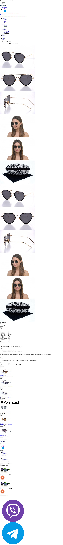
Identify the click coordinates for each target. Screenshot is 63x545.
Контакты (3, 3)
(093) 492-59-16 (4, 7)
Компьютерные (4, 454)
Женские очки (4, 452)
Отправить (2, 366)
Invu (4, 28)
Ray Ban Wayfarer (6, 32)
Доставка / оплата (4, 459)
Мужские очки (4, 451)
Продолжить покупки (3, 495)
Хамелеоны (5, 22)
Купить (1, 377)
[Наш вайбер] (13, 521)
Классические (6, 20)
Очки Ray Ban (4, 453)
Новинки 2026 (6, 27)
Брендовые (5, 19)
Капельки (5, 26)
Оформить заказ (9, 495)
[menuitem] (32, 21)
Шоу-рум (3, 2)
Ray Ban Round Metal (7, 31)
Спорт (5, 21)
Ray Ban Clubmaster (6, 33)
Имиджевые (4, 455)
